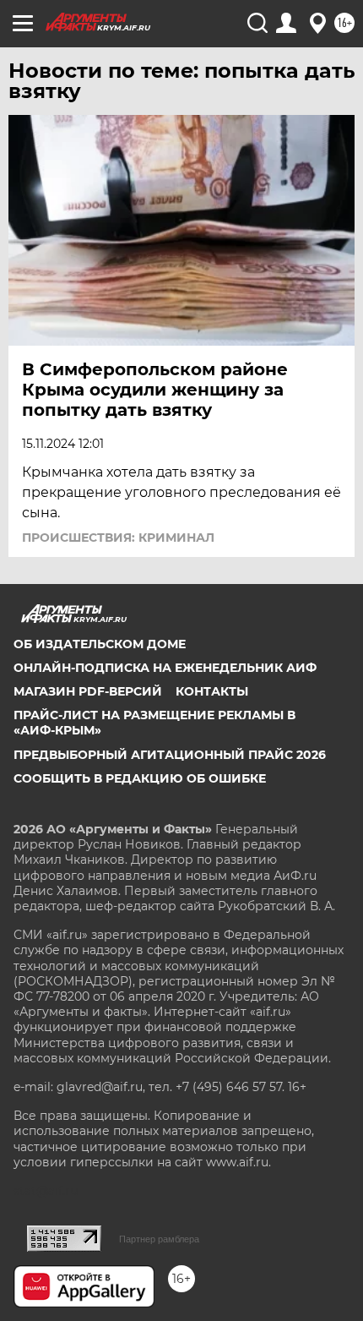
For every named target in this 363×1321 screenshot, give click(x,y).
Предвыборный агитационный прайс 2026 (170, 754)
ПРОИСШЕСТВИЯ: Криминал (118, 537)
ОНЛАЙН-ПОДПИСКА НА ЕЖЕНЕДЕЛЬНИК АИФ (165, 667)
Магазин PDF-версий (88, 691)
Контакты (212, 691)
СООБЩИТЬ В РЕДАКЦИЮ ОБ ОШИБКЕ (140, 778)
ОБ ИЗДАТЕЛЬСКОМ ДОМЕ (100, 644)
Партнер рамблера (159, 1239)
